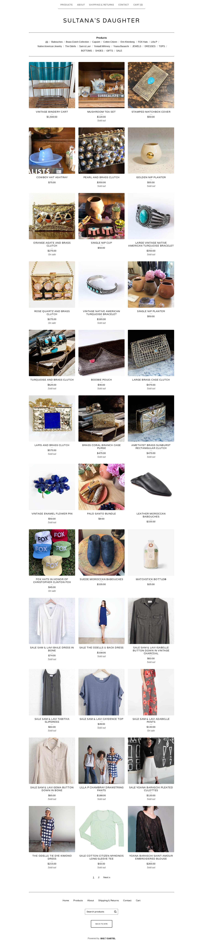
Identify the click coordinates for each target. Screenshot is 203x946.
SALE (119, 51)
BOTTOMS (86, 51)
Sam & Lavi (85, 46)
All (46, 42)
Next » (106, 877)
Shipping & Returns (101, 5)
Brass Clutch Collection (77, 42)
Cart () (138, 5)
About (81, 5)
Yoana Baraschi (121, 46)
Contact (123, 5)
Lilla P (154, 42)
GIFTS (109, 51)
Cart (138, 900)
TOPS (162, 46)
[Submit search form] (115, 911)
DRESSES (150, 46)
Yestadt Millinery (102, 46)
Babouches (57, 42)
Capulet (96, 42)
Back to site (102, 924)
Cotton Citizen (110, 42)
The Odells (70, 46)
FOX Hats (143, 42)
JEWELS (136, 46)
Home (66, 900)
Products (66, 5)
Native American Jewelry (50, 46)
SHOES (99, 51)
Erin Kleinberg (128, 42)
